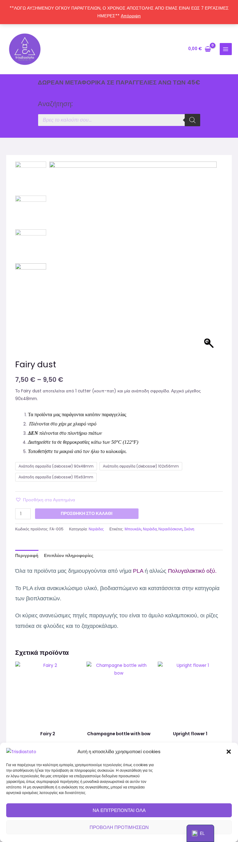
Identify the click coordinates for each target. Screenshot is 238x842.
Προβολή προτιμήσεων (119, 827)
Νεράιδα (150, 529)
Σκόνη (189, 529)
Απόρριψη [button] (131, 16)
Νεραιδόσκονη (170, 529)
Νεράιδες (96, 529)
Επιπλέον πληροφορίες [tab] (68, 556)
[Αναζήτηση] (192, 120)
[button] (229, 752)
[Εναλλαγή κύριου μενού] (226, 49)
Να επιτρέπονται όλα (119, 810)
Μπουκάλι (133, 529)
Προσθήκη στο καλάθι (86, 513)
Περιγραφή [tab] (26, 556)
